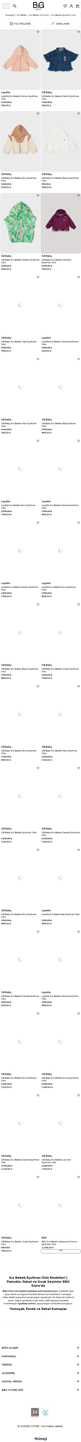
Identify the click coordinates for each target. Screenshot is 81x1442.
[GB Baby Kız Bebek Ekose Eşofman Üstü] (61, 1041)
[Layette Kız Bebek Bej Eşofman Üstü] (61, 877)
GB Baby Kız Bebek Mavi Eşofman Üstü (19, 424)
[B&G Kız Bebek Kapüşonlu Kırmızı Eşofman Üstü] (61, 1205)
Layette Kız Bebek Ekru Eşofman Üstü (18, 506)
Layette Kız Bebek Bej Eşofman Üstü (61, 914)
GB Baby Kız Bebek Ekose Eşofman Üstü (60, 1079)
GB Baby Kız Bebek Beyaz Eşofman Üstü (60, 179)
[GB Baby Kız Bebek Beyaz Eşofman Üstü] (61, 141)
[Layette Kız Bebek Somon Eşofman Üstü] (20, 59)
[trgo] (45, 1412)
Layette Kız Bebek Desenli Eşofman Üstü (19, 588)
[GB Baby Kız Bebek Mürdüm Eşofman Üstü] (61, 223)
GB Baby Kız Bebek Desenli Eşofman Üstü (20, 261)
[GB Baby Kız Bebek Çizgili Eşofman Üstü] (61, 632)
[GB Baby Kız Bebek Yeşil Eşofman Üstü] (20, 305)
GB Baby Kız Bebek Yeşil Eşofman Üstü (19, 343)
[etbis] (35, 1412)
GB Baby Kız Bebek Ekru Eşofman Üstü (19, 179)
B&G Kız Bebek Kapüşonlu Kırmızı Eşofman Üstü (59, 1243)
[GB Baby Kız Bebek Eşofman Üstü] (20, 796)
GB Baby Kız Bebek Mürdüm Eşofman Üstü (56, 261)
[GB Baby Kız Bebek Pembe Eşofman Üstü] (20, 959)
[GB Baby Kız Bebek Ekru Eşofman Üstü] (20, 141)
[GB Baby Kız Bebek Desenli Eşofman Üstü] (20, 223)
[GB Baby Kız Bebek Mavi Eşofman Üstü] (20, 387)
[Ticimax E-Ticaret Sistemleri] (40, 1439)
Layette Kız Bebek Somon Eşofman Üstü (19, 97)
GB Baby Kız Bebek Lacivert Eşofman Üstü (56, 1161)
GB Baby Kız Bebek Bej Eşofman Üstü (59, 424)
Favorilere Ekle (38, 32)
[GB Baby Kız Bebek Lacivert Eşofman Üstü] (61, 1123)
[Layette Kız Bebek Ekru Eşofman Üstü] (20, 468)
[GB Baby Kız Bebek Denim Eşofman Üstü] (61, 59)
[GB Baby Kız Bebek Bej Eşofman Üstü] (61, 387)
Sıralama (63, 23)
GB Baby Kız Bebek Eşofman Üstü (19, 832)
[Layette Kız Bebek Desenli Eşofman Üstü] (20, 550)
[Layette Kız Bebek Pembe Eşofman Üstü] (61, 305)
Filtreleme (22, 23)
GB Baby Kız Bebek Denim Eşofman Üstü (60, 97)
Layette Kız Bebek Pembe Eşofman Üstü (60, 343)
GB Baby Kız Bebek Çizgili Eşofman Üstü (60, 670)
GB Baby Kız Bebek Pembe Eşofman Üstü (20, 997)
